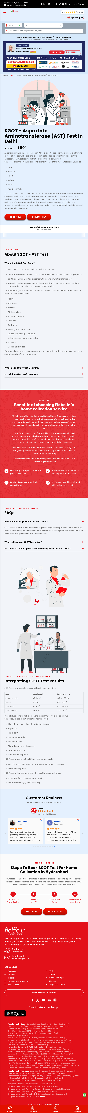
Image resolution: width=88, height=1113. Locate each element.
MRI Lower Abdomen (54, 1056)
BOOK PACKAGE (57, 52)
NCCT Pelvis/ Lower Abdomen (20, 1063)
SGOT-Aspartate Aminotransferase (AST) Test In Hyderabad (47, 39)
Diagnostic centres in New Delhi (42, 1084)
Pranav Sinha (26, 821)
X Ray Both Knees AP (64, 1058)
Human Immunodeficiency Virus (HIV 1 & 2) (53, 1049)
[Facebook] (32, 1000)
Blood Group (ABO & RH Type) (20, 1049)
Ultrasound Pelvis (68, 1063)
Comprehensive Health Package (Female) (25, 1076)
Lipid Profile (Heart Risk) (43, 1031)
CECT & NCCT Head (33, 1061)
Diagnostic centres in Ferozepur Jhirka (24, 1089)
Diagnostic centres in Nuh (18, 1091)
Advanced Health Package (62, 1071)
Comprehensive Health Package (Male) (62, 1076)
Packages (11, 971)
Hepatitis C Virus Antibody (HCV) (58, 1051)
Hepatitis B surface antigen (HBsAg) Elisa (25, 1051)
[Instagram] (55, 1000)
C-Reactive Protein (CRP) (18, 1040)
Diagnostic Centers (57, 984)
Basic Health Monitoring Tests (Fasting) (48, 1073)
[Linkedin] (49, 1000)
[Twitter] (38, 1000)
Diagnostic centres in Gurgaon (21, 1086)
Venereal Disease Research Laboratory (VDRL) (27, 1054)
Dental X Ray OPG (15, 1061)
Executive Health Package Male (48, 1078)
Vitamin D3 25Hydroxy (17, 1029)
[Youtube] (43, 1000)
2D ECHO (38, 1042)
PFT (61, 1038)
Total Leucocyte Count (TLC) (61, 1054)
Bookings (11, 974)
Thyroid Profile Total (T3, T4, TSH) (22, 1033)
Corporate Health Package (21, 1078)
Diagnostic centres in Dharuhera (56, 1089)
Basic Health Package (39, 1071)
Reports (11, 978)
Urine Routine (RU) (61, 1024)
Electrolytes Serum (54, 1047)
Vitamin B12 (65, 1026)
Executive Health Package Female (22, 1080)
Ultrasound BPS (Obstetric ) (46, 1063)
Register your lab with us (18, 981)
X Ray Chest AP (47, 1058)
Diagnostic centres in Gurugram (51, 1094)
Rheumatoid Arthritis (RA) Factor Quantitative (27, 1045)
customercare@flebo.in (16, 5)
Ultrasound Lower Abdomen (65, 1065)
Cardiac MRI (33, 1058)
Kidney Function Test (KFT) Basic (44, 1026)
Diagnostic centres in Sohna (48, 1086)
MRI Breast (38, 1056)
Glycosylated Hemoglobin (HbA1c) (43, 1029)
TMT (33, 1040)
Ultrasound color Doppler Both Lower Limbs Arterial (29, 1065)
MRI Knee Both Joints (16, 1058)
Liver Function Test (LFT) (18, 1026)
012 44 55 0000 (22, 3)
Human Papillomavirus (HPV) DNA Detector (26, 1047)
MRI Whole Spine (25, 1056)
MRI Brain (11, 1056)
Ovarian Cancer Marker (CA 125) (57, 1042)
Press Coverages (56, 978)
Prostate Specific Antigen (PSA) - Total (50, 1068)
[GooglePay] (15, 1013)
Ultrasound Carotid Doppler (19, 1068)
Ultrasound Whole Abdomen (20, 1042)
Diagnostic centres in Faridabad (21, 1094)
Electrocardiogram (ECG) (18, 1035)
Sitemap (52, 981)
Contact (52, 974)
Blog (51, 971)
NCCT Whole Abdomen (66, 1061)
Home (22, 39)
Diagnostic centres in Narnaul (44, 1091)
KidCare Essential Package (49, 1080)
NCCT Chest (49, 1061)
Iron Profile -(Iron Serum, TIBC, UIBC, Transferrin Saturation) (33, 1038)
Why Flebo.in (13, 984)
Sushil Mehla (63, 821)
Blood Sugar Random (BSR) (19, 1031)
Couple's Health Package (18, 1073)
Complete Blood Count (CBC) (39, 1024)
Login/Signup (79, 4)
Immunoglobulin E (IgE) (48, 1033)
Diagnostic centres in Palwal (20, 1097)
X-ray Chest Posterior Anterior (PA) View (54, 1040)
